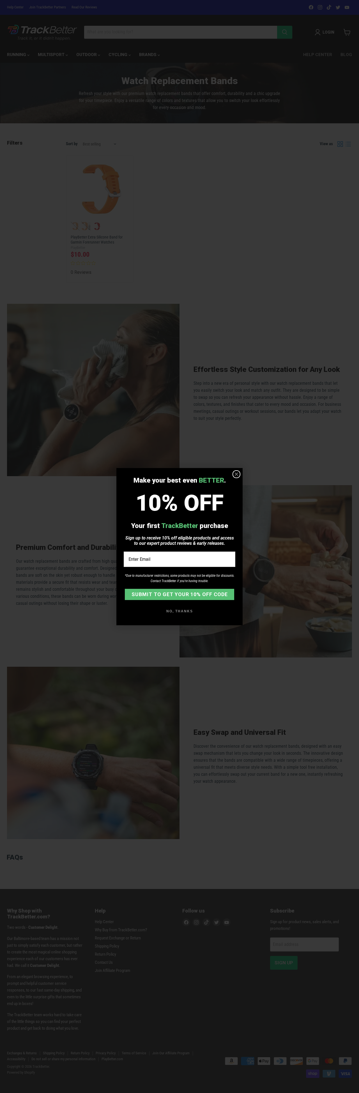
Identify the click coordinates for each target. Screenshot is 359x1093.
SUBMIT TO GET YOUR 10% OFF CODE (180, 594)
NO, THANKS (179, 611)
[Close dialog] (236, 474)
